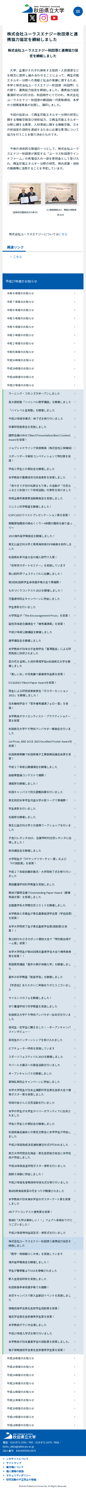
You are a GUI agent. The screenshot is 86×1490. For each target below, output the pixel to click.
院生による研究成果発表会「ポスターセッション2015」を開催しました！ (38, 693)
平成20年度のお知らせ (20, 1408)
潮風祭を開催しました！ (23, 783)
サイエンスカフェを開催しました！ (30, 998)
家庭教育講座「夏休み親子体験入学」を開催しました (40, 966)
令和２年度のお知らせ (20, 343)
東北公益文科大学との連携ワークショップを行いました (40, 827)
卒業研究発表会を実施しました (28, 427)
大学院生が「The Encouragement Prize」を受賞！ (40, 615)
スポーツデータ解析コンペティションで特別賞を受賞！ (40, 458)
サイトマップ (13, 1463)
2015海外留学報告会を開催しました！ (32, 536)
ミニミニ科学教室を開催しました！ (30, 506)
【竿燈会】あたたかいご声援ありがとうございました (40, 987)
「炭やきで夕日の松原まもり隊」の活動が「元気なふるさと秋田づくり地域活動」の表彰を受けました (40, 488)
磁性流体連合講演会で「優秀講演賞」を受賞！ (37, 624)
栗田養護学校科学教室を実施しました (32, 884)
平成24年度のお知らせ (20, 1375)
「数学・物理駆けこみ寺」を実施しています (36, 1254)
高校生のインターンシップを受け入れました (36, 1040)
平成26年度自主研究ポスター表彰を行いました (37, 1166)
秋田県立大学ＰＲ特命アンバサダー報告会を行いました (40, 731)
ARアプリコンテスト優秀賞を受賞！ (31, 1212)
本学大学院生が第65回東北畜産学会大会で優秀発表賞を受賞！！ (40, 954)
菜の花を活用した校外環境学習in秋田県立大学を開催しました (39, 663)
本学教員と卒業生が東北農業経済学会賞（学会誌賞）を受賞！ (40, 916)
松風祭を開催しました (22, 817)
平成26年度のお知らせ (20, 1358)
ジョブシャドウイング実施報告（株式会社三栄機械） (41, 448)
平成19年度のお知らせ (20, 1417)
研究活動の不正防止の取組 (21, 1479)
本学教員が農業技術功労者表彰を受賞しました (37, 477)
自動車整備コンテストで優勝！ (28, 775)
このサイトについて (17, 1458)
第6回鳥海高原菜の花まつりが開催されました (36, 1191)
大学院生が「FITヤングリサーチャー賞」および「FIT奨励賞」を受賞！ (37, 861)
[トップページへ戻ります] (42, 7)
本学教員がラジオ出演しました (28, 1325)
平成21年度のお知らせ (20, 1400)
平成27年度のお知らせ (21, 281)
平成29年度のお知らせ (20, 368)
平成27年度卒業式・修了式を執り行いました (36, 418)
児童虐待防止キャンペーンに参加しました (34, 599)
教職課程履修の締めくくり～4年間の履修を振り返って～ (40, 525)
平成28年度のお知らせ (20, 377)
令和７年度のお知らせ (20, 302)
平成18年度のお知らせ (20, 1425)
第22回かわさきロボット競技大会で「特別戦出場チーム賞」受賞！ (40, 941)
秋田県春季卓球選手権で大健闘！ (29, 1287)
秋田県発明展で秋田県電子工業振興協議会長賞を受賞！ (40, 756)
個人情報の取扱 (15, 1471)
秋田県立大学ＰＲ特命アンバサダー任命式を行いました (40, 1017)
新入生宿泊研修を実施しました (28, 1279)
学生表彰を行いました (22, 607)
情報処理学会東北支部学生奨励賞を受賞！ (34, 1308)
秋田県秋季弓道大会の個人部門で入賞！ (33, 557)
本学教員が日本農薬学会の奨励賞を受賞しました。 (40, 1342)
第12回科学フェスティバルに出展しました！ (36, 574)
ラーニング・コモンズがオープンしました (34, 393)
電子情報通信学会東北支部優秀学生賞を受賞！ (37, 1350)
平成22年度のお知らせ (20, 1392)
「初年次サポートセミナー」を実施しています (37, 565)
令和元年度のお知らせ (20, 352)
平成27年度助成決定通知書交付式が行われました (38, 1145)
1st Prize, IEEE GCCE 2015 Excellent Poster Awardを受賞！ (40, 743)
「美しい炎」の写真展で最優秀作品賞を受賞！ (37, 674)
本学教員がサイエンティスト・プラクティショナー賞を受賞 (40, 718)
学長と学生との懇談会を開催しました (32, 469)
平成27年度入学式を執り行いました (30, 1333)
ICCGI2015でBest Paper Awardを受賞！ (33, 683)
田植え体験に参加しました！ (26, 1174)
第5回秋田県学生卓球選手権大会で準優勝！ (35, 582)
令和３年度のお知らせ (20, 335)
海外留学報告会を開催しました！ (29, 1262)
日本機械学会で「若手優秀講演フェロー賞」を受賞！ (38, 706)
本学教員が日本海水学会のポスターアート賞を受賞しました (40, 1201)
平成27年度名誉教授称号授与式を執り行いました (38, 1182)
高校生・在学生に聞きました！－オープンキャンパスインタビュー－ (40, 1029)
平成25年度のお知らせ (20, 1367)
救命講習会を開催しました (25, 850)
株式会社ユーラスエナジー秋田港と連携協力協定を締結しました (40, 1243)
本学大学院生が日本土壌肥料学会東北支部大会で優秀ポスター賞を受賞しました (40, 1092)
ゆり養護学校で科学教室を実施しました (33, 1006)
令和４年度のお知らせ (20, 327)
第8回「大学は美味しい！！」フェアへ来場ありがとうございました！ (40, 1222)
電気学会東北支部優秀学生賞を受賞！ (32, 1317)
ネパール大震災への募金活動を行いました (34, 1065)
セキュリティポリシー (18, 1475)
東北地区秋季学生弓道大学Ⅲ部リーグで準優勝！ (38, 800)
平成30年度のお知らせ (20, 360)
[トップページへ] (19, 1435)
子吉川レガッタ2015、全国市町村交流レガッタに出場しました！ (40, 840)
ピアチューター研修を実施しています (32, 1048)
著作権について (15, 1467)
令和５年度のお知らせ (20, 318)
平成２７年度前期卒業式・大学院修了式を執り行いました (40, 874)
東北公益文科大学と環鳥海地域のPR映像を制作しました (40, 546)
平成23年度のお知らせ (20, 1383)
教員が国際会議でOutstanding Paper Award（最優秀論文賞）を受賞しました (39, 895)
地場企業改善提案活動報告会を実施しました (36, 498)
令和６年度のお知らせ (20, 310)
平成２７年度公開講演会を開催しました (33, 767)
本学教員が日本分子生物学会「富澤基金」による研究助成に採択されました (40, 651)
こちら (63, 234)
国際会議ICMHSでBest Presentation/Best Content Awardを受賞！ (39, 437)
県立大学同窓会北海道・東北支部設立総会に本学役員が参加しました (40, 1155)
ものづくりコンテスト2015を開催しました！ (36, 590)
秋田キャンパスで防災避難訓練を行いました (36, 792)
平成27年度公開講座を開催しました (30, 632)
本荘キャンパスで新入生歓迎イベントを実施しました (40, 1297)
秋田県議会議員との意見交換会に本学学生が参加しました (40, 1134)
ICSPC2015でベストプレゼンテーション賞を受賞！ (40, 515)
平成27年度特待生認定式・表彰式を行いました (37, 1233)
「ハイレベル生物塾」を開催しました (32, 410)
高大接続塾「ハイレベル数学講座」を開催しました (40, 402)
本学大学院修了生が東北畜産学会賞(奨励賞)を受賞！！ (38, 928)
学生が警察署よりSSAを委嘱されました (33, 1271)
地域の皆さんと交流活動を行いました (32, 1103)
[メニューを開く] (76, 11)
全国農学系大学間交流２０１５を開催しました (37, 905)
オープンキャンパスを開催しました (30, 1073)
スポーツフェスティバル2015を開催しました (36, 1057)
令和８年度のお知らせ (20, 293)
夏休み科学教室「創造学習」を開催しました (36, 977)
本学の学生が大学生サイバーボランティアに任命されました (40, 1113)
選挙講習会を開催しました (25, 640)
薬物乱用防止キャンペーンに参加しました (34, 1082)
